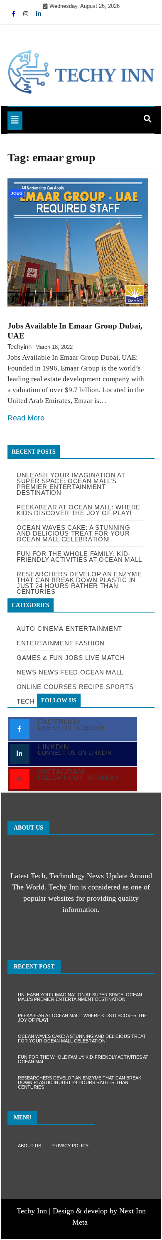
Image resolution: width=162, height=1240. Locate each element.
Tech (26, 701)
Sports (119, 686)
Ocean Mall (101, 672)
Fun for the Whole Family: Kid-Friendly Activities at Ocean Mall (83, 1059)
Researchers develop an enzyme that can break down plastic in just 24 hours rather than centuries (79, 1082)
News (27, 672)
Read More (25, 418)
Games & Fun (40, 657)
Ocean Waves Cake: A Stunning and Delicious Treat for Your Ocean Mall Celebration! (82, 1038)
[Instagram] (26, 13)
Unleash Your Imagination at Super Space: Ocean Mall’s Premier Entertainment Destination (71, 484)
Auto (26, 628)
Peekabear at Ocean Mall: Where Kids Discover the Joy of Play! (82, 1018)
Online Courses (47, 686)
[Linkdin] (38, 13)
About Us (29, 1145)
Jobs (16, 193)
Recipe (91, 686)
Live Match (105, 657)
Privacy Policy (70, 1145)
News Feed (58, 672)
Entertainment (94, 628)
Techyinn (19, 346)
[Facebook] (14, 13)
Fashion (90, 643)
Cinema (50, 628)
